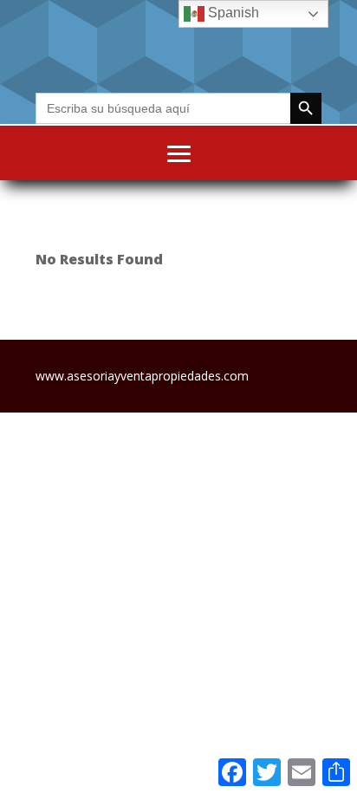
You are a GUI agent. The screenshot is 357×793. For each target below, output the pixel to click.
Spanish (231, 12)
